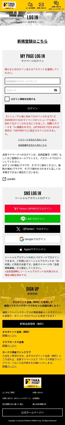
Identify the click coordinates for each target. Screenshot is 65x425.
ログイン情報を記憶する (23, 99)
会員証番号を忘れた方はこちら (32, 145)
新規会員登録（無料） (32, 324)
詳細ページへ (9, 335)
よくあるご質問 (8, 392)
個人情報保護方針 (39, 404)
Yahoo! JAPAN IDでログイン (35, 208)
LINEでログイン (35, 218)
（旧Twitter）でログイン (35, 229)
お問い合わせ (37, 392)
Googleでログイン (35, 239)
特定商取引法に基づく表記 (12, 404)
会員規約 (11, 179)
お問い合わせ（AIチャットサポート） (17, 398)
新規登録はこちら (32, 41)
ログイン (32, 108)
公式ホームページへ (32, 412)
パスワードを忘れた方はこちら (32, 139)
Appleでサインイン (35, 249)
